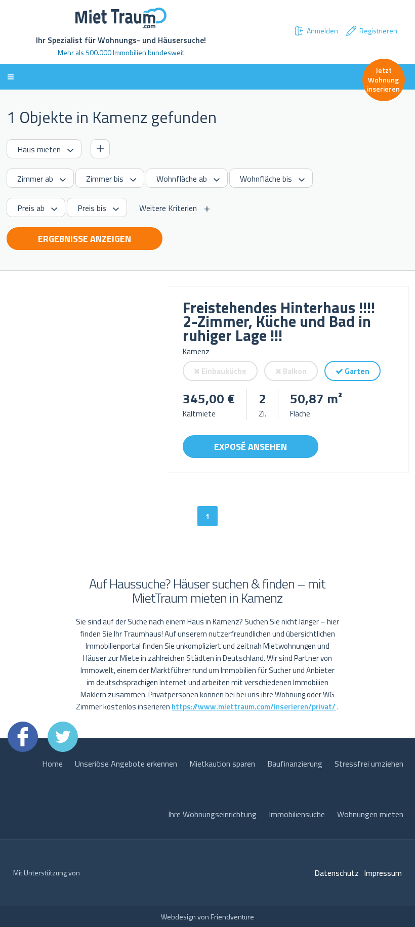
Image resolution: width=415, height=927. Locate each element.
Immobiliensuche (297, 814)
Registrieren (378, 30)
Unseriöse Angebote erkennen (126, 763)
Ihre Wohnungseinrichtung (212, 814)
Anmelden (322, 30)
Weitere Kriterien (168, 208)
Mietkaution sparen (222, 763)
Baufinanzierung (294, 763)
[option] (87, 379)
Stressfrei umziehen (369, 763)
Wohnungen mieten (370, 814)
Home (52, 763)
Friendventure (232, 916)
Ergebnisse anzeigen (84, 238)
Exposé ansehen (250, 446)
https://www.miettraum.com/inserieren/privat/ (254, 706)
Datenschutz (336, 873)
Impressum (383, 873)
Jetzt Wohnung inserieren (383, 79)
